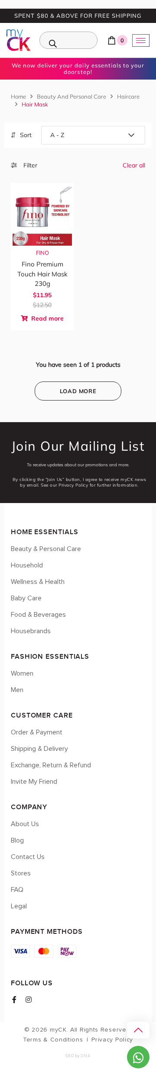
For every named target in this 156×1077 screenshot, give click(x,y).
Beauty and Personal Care (71, 96)
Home (18, 96)
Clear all (134, 165)
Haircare (128, 96)
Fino (42, 252)
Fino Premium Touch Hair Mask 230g (42, 274)
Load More (78, 391)
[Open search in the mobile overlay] (68, 40)
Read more (46, 318)
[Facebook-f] (14, 999)
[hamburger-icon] (141, 40)
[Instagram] (28, 999)
